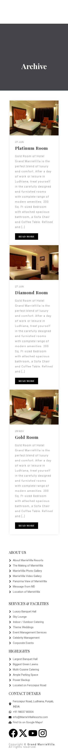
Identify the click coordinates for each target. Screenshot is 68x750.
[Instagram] (42, 733)
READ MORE (26, 236)
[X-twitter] (23, 733)
